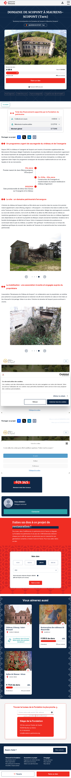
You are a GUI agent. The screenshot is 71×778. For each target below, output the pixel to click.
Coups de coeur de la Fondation (54, 94)
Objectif (60, 69)
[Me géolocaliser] (51, 712)
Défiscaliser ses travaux (30, 761)
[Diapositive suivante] (44, 276)
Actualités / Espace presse (12, 765)
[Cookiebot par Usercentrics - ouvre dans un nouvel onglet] (61, 374)
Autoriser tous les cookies (57, 402)
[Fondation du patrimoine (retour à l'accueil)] (9, 3)
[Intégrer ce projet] (34, 137)
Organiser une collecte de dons (32, 760)
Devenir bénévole (48, 760)
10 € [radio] (17, 563)
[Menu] (68, 1)
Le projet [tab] (5, 104)
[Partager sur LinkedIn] (29, 137)
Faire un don (35, 80)
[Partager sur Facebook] (19, 137)
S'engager (47, 758)
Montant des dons (10, 67)
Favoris (19, 774)
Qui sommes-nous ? (11, 760)
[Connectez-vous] (62, 3)
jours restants (60, 75)
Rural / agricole (9, 94)
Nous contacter (59, 750)
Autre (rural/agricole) (36, 94)
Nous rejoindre (47, 761)
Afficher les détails (59, 396)
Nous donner (47, 763)
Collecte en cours (22, 94)
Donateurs (9, 75)
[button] (32, 277)
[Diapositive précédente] (26, 276)
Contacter (35, 512)
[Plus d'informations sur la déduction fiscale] (37, 575)
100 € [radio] (30, 563)
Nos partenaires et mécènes (13, 763)
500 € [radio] (53, 563)
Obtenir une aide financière (31, 763)
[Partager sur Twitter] (24, 137)
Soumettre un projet (30, 758)
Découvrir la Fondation (13, 758)
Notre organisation (10, 761)
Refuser (35, 402)
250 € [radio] (41, 563)
